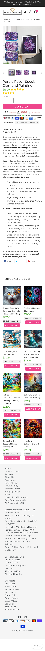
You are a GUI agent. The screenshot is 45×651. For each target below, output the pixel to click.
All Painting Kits (12, 571)
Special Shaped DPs (14, 557)
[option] (11, 72)
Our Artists (10, 581)
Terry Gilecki (10, 592)
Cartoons (9, 568)
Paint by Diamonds (25, 631)
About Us (9, 477)
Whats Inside (22, 123)
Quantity (6, 96)
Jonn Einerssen (12, 609)
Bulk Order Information (16, 500)
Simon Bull (10, 595)
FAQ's (7, 494)
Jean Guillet (10, 607)
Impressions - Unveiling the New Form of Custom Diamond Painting (20, 541)
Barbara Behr (11, 586)
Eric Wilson (10, 584)
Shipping (34, 123)
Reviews (9, 474)
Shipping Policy (12, 491)
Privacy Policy (11, 483)
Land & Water (11, 562)
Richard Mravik (12, 589)
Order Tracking (12, 471)
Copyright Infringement (16, 497)
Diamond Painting (13, 574)
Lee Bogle (9, 604)
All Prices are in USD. (14, 503)
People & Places (12, 560)
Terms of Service (12, 489)
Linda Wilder (11, 601)
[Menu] (40, 11)
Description (8, 122)
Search (8, 468)
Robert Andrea (12, 598)
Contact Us (10, 480)
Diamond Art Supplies (15, 565)
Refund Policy (11, 486)
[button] (18, 89)
